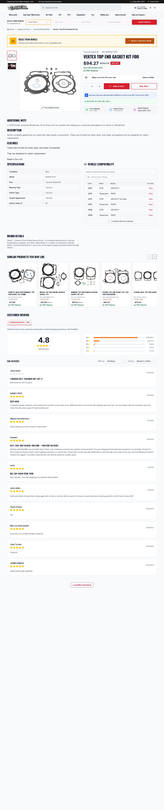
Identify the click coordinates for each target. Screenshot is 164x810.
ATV (60, 14)
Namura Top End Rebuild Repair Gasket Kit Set (84, 293)
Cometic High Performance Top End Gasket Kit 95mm (21, 293)
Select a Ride (148, 77)
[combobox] (81, 7)
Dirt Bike (49, 14)
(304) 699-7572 (138, 2)
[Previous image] (23, 81)
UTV (68, 14)
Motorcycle (13, 14)
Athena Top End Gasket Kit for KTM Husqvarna (115, 293)
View (151, 188)
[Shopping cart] (155, 8)
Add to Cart (118, 86)
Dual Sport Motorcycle (31, 14)
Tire (92, 14)
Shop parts (144, 22)
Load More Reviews (82, 585)
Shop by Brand (120, 14)
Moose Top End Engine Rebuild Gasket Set (52, 293)
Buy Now (144, 86)
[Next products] (155, 257)
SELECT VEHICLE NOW (141, 41)
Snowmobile (80, 14)
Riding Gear (104, 14)
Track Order (154, 2)
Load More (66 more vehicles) (122, 221)
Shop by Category (138, 14)
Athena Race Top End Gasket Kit (147, 292)
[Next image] (77, 81)
